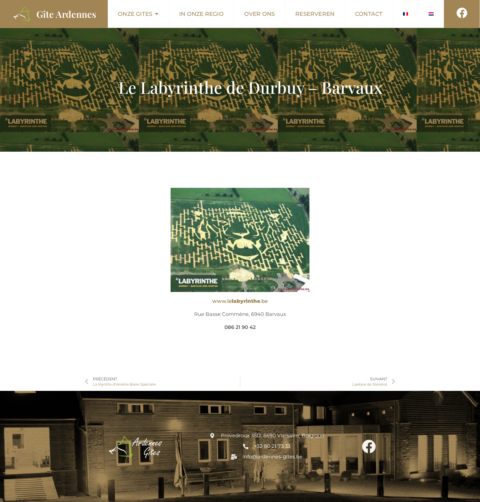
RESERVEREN (314, 14)
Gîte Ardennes (66, 14)
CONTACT (368, 14)
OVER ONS (259, 14)
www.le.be (240, 301)
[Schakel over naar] (405, 14)
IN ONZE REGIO (201, 14)
